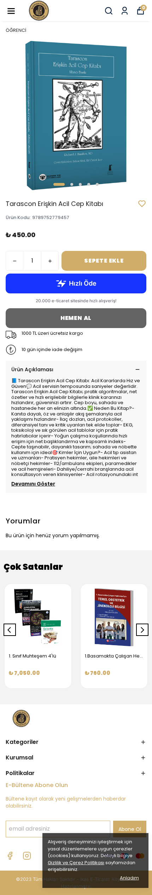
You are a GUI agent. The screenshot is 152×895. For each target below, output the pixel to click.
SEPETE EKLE (104, 261)
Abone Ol (129, 829)
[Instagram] (27, 855)
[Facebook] (10, 855)
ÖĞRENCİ (16, 30)
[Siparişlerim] (124, 10)
